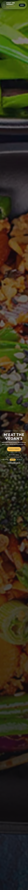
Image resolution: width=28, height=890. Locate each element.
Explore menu (14, 455)
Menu (22, 5)
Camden (12, 459)
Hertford (19, 459)
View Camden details (14, 463)
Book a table (14, 449)
